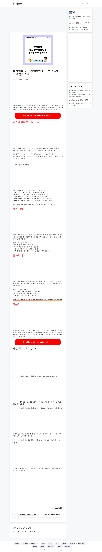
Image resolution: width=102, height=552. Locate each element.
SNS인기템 (72, 543)
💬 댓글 (45, 550)
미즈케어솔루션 (58, 508)
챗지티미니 (33, 543)
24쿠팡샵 (59, 546)
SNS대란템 (64, 543)
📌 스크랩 (60, 550)
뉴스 (87, 3)
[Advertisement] (37, 19)
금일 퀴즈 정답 (76, 86)
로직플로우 (17, 4)
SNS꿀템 (42, 546)
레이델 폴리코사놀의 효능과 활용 (28, 514)
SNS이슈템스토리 (81, 543)
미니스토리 (25, 543)
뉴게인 (57, 543)
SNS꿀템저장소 (51, 546)
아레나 (43, 543)
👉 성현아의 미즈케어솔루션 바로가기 (37, 116)
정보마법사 (17, 543)
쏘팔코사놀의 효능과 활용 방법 (52, 514)
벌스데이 (50, 543)
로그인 (27, 532)
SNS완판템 (34, 546)
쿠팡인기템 (67, 546)
